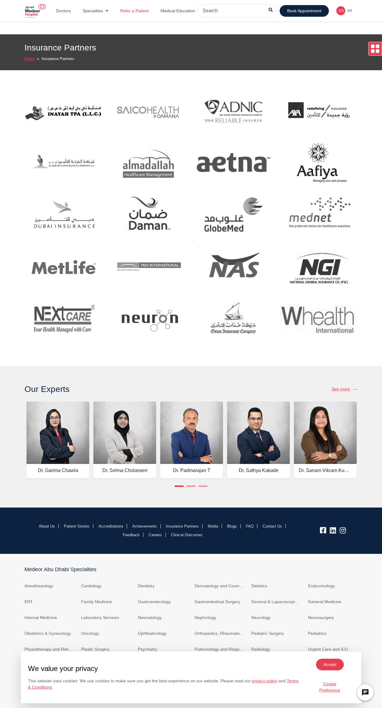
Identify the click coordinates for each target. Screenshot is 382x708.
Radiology (260, 649)
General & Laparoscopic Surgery (276, 601)
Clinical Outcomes (187, 535)
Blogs (232, 526)
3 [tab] (202, 486)
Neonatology (150, 617)
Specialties (93, 10)
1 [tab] (179, 486)
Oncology (90, 633)
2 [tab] (191, 486)
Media (213, 526)
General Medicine (324, 601)
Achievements (144, 526)
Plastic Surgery (95, 649)
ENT (28, 601)
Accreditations (110, 526)
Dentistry (146, 585)
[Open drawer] (375, 49)
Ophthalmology (152, 633)
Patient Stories (77, 526)
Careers (155, 535)
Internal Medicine (40, 617)
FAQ (250, 526)
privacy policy (264, 680)
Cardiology (91, 585)
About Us (47, 526)
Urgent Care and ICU (328, 649)
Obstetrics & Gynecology (47, 633)
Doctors (63, 10)
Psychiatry (147, 649)
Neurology (261, 617)
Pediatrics (317, 633)
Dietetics (259, 585)
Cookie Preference (329, 686)
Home (29, 58)
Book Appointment (304, 10)
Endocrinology (321, 585)
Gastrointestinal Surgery (217, 601)
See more (341, 389)
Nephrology (205, 617)
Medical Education (178, 10)
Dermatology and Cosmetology (219, 585)
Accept (330, 664)
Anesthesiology (38, 585)
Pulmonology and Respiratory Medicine (219, 649)
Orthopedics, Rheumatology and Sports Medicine (219, 633)
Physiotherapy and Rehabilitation (49, 649)
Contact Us (272, 526)
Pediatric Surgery (267, 633)
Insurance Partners (182, 526)
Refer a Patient (134, 10)
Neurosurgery (321, 617)
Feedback (131, 535)
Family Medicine (96, 601)
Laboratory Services (100, 617)
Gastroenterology (154, 601)
